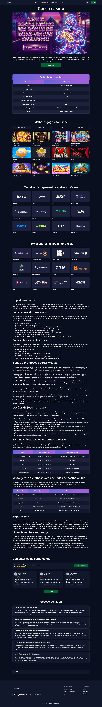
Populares (20, 127)
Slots (79, 127)
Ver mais (51, 591)
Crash (59, 127)
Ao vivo (40, 127)
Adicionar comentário (81, 565)
